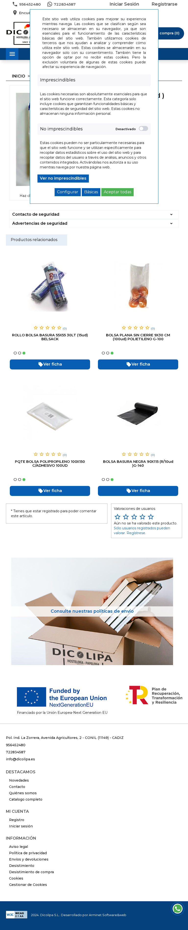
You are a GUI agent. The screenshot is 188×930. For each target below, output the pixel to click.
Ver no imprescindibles (63, 178)
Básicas (91, 192)
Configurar (67, 192)
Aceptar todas (117, 192)
